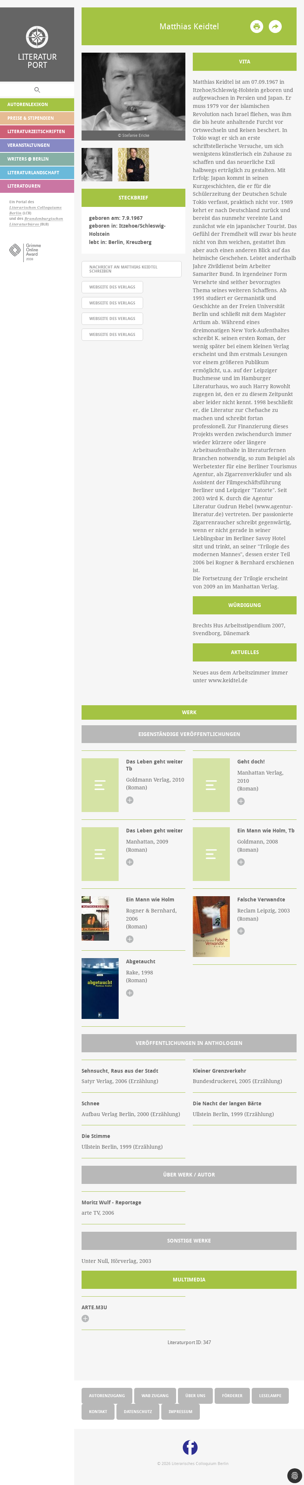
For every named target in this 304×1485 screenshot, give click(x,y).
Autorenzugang (107, 1395)
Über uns (195, 1395)
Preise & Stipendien (30, 118)
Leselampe (270, 1395)
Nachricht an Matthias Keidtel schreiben (123, 269)
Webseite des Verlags (112, 287)
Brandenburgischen (43, 219)
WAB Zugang (155, 1395)
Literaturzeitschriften (36, 131)
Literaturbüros (24, 224)
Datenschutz (138, 1411)
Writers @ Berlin (28, 159)
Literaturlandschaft (33, 172)
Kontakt (98, 1411)
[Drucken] (256, 26)
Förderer (232, 1395)
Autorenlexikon (27, 104)
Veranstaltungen (28, 145)
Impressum (180, 1411)
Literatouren (23, 186)
